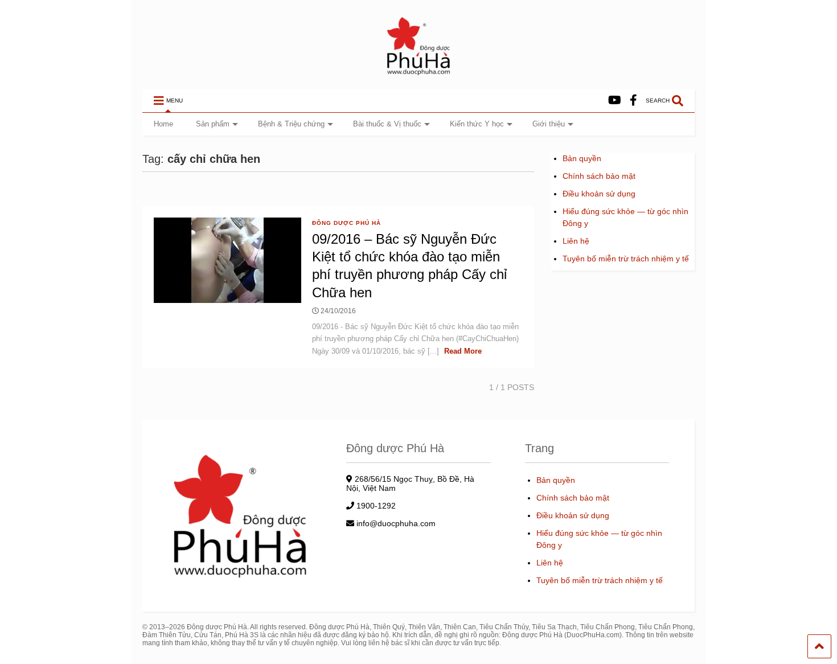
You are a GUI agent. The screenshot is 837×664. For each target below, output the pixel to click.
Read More (463, 351)
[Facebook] (633, 100)
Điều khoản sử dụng (599, 193)
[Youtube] (614, 100)
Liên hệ (576, 240)
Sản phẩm (212, 124)
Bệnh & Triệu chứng (291, 124)
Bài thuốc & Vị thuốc (387, 124)
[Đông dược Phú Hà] (418, 74)
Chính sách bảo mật (599, 176)
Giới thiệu (548, 124)
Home (163, 124)
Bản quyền (582, 158)
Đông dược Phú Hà (346, 223)
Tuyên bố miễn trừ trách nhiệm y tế (626, 258)
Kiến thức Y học (477, 124)
